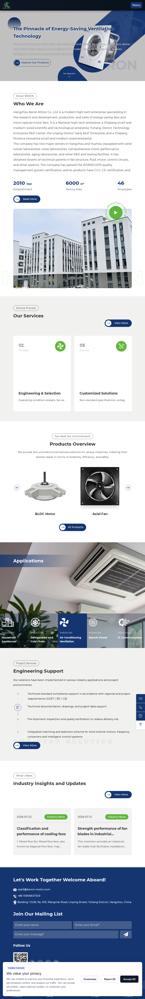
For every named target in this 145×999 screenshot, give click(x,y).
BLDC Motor (45, 514)
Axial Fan (100, 514)
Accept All (129, 979)
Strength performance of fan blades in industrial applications (102, 832)
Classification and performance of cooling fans (41, 831)
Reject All (109, 979)
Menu (136, 5)
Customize (90, 979)
